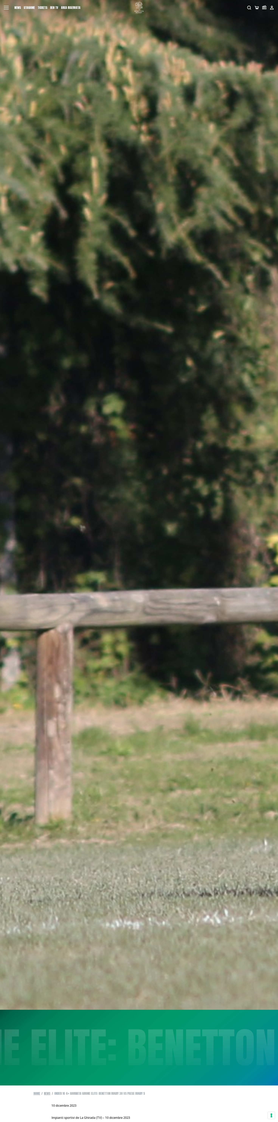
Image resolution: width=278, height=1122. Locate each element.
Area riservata (70, 7)
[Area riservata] (271, 7)
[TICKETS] (264, 7)
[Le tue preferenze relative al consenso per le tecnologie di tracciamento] (271, 1115)
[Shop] (256, 7)
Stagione (29, 7)
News (17, 7)
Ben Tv (54, 7)
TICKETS (42, 7)
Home (36, 1093)
